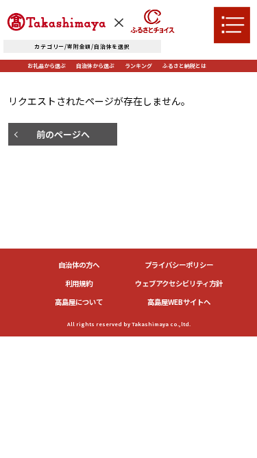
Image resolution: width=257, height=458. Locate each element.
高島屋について (79, 302)
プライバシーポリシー (179, 265)
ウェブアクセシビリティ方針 (179, 284)
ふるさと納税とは (184, 65)
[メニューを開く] (232, 25)
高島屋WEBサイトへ (178, 302)
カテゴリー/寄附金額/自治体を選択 (82, 46)
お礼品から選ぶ (46, 65)
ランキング (138, 65)
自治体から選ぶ (95, 65)
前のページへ (63, 134)
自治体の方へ (78, 265)
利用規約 (79, 284)
